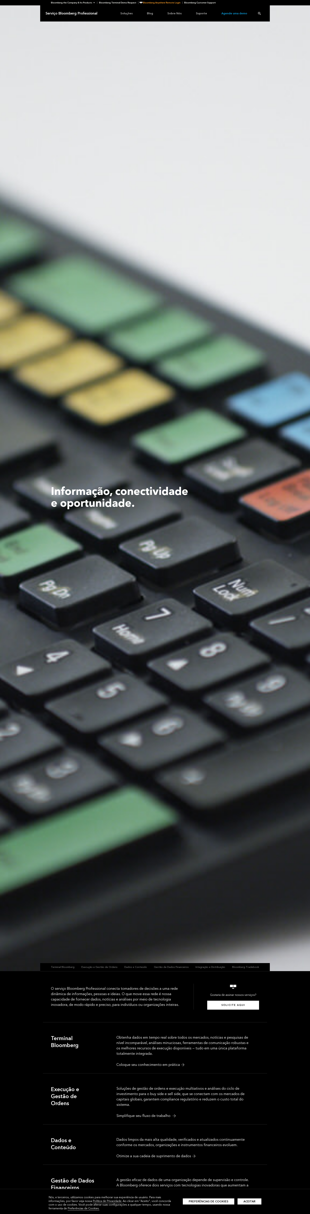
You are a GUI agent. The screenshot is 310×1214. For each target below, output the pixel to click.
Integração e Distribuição (210, 967)
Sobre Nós (174, 13)
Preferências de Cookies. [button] (83, 1208)
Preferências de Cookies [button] (208, 1201)
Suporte (201, 13)
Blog (150, 13)
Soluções (126, 13)
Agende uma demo (234, 13)
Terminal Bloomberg (62, 967)
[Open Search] (259, 13)
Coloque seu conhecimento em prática (148, 1064)
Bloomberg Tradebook (245, 967)
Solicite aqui (233, 1005)
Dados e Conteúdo (135, 967)
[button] (74, 3)
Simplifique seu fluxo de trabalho (143, 1116)
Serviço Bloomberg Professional (71, 13)
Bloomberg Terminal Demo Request (117, 3)
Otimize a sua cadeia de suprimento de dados (153, 1156)
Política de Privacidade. (107, 1201)
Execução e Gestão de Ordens (99, 967)
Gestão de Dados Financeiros (171, 967)
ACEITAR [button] (249, 1201)
